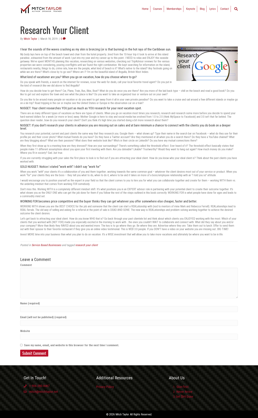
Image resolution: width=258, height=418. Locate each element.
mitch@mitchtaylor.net (43, 391)
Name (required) (30, 303)
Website (25, 331)
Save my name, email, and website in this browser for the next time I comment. (71, 345)
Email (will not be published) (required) (43, 317)
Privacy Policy (105, 387)
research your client (86, 245)
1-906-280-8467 (39, 386)
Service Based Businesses (46, 245)
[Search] (236, 9)
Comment (26, 265)
